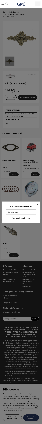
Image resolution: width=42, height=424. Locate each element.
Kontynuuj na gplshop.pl (21, 218)
